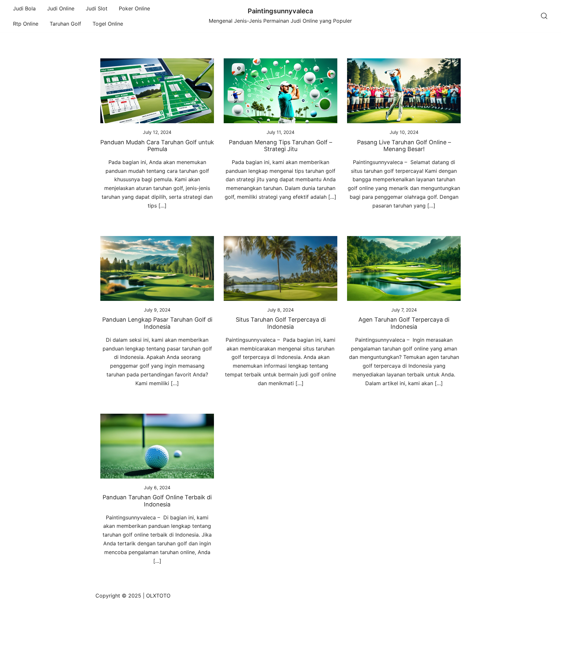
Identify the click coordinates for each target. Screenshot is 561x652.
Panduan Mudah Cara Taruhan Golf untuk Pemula (157, 146)
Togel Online (108, 23)
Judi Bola (24, 8)
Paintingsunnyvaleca (280, 11)
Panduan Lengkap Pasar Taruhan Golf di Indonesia (157, 323)
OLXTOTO (158, 595)
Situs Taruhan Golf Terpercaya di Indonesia (281, 323)
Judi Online (60, 8)
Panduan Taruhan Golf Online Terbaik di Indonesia (157, 501)
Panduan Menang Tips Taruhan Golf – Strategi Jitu (280, 146)
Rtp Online (25, 23)
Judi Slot (96, 8)
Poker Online (134, 8)
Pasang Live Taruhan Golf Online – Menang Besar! (404, 146)
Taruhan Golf (65, 23)
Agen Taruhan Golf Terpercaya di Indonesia (403, 323)
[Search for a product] (544, 16)
